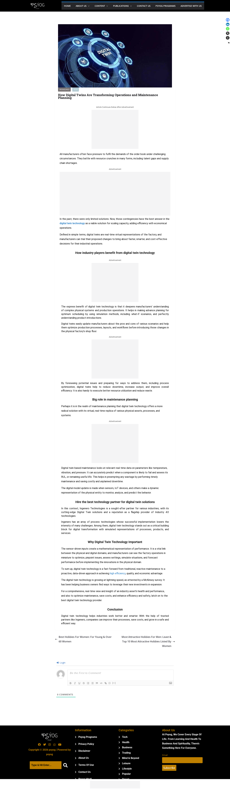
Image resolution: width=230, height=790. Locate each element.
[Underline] (79, 683)
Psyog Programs (166, 5)
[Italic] (75, 683)
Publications (121, 5)
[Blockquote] (97, 683)
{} (110, 683)
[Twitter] (44, 744)
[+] (114, 683)
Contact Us (144, 5)
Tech (76, 89)
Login (62, 662)
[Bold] (70, 683)
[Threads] (227, 38)
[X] (227, 33)
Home (67, 5)
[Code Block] (101, 683)
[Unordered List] (92, 683)
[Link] (105, 683)
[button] (88, 6)
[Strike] (84, 683)
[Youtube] (59, 744)
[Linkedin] (227, 24)
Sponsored (64, 89)
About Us (81, 5)
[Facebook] (227, 20)
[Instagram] (49, 744)
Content (100, 5)
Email (165, 755)
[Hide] (228, 43)
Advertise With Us (191, 5)
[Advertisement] (115, 129)
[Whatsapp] (227, 28)
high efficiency (117, 573)
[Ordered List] (88, 683)
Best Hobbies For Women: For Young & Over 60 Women (85, 639)
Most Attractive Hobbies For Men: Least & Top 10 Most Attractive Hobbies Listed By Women (146, 641)
